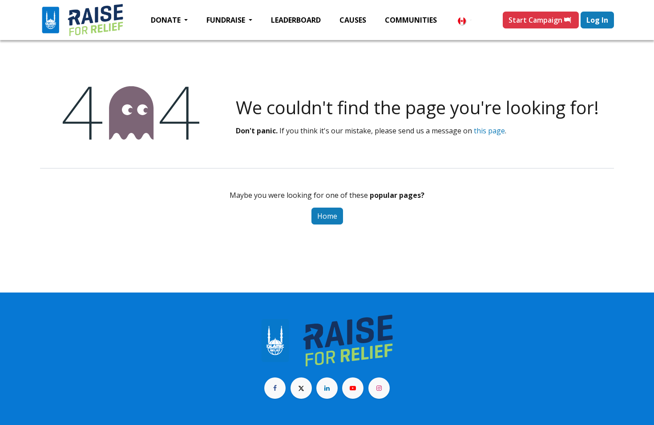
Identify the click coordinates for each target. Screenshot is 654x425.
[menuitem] (169, 20)
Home (327, 216)
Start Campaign (536, 20)
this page (489, 131)
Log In (597, 20)
